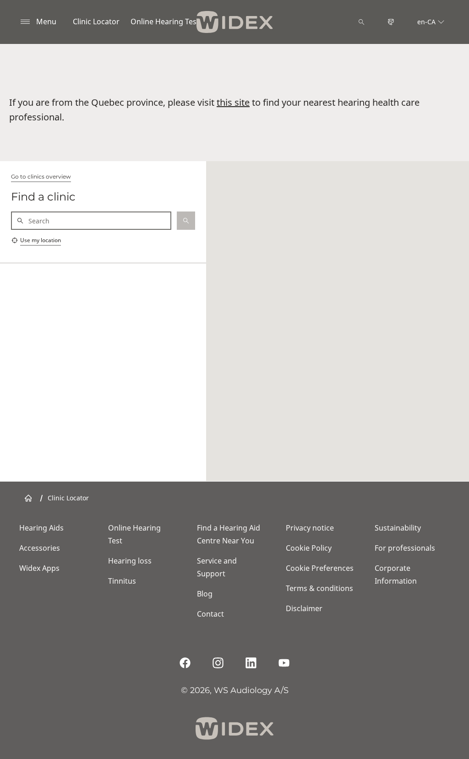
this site (233, 102)
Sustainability (398, 528)
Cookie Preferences (320, 568)
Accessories (39, 548)
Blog (205, 594)
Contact (210, 614)
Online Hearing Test (165, 21)
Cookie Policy (309, 548)
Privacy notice (310, 528)
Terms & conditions (319, 588)
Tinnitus (122, 581)
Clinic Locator (96, 21)
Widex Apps (39, 568)
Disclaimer (304, 608)
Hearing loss (130, 561)
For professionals (405, 548)
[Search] (361, 22)
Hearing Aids (41, 528)
